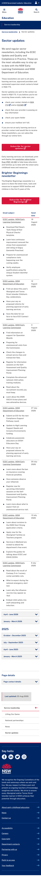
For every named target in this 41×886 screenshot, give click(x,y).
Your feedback (8, 865)
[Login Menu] (37, 3)
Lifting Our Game (12, 714)
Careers (5, 833)
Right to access (8, 860)
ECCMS (21, 105)
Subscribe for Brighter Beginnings (24, 201)
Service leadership (12, 25)
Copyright (6, 839)
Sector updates (11, 733)
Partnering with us (9, 849)
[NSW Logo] (20, 10)
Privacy (5, 855)
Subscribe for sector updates (24, 147)
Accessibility (7, 828)
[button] (4, 10)
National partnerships (14, 720)
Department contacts (11, 844)
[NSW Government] (20, 769)
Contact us (6, 818)
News (7, 727)
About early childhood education (15, 807)
